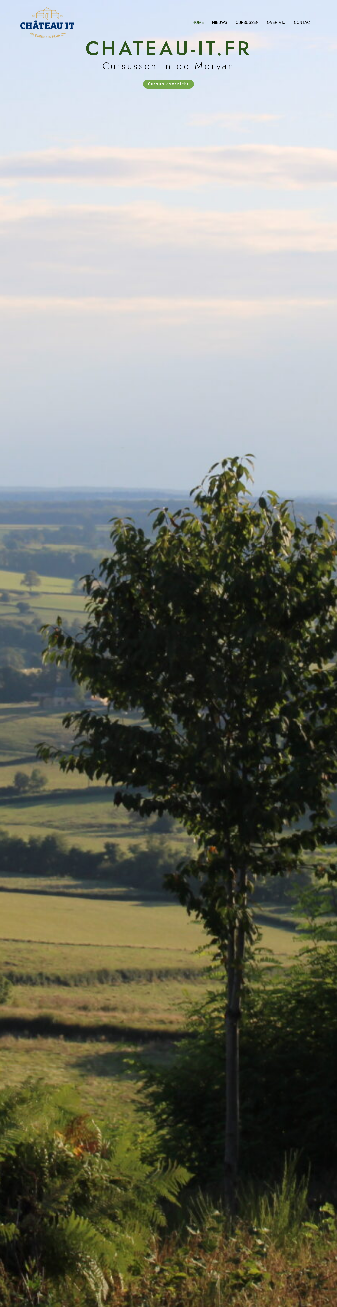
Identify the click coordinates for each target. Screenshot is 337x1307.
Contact (303, 22)
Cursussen (247, 22)
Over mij (276, 22)
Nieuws (219, 22)
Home (198, 22)
